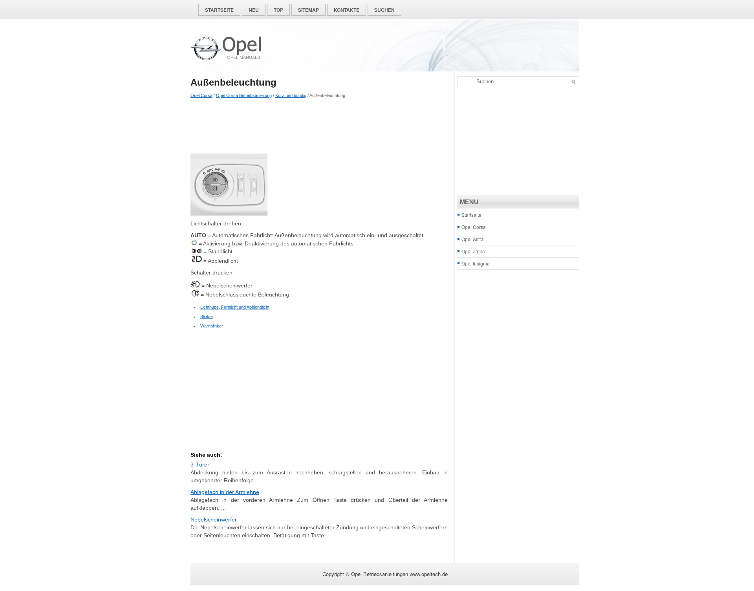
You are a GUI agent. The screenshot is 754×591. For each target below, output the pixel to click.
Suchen (384, 9)
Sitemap (308, 9)
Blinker (206, 316)
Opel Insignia (475, 263)
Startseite (219, 9)
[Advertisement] (319, 126)
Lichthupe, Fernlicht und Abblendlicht (234, 307)
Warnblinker (211, 326)
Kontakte (346, 9)
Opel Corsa (201, 95)
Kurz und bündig (290, 95)
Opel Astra (472, 239)
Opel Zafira (473, 251)
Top (278, 9)
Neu (254, 9)
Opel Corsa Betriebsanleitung (244, 95)
